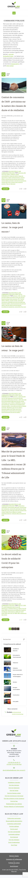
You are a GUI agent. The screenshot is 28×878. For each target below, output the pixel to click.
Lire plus (5, 188)
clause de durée (13, 176)
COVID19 (10, 608)
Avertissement (14, 866)
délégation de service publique (16, 302)
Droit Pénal (14, 845)
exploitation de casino (15, 410)
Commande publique (8, 173)
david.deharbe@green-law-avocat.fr (14, 770)
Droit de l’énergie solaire (14, 793)
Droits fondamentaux (14, 842)
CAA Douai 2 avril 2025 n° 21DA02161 (11, 403)
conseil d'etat (13, 300)
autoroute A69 (22, 173)
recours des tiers (6, 182)
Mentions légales (14, 856)
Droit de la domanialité (14, 832)
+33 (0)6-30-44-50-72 (14, 762)
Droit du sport (14, 829)
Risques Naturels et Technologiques (14, 806)
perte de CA (11, 613)
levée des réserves (15, 510)
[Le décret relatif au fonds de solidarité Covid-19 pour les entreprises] (14, 542)
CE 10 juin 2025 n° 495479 (8, 174)
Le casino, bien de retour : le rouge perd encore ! (12, 227)
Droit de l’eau (14, 801)
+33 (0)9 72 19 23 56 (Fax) (17, 714)
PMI (18, 613)
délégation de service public (14, 407)
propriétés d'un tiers (20, 307)
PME (15, 613)
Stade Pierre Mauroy (11, 512)
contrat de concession (20, 180)
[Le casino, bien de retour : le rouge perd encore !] (14, 211)
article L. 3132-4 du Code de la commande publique (14, 400)
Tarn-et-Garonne (10, 184)
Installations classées (14, 782)
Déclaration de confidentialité (14, 859)
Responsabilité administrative (14, 821)
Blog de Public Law (15, 171)
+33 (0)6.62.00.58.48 (16, 712)
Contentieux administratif (14, 824)
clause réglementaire (14, 177)
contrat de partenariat (16, 509)
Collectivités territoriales (14, 818)
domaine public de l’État (8, 409)
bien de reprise (20, 297)
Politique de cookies (14, 863)
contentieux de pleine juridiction (14, 179)
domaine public (6, 303)
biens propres (13, 299)
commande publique (13, 507)
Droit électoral (14, 837)
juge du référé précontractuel (13, 305)
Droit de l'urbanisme (14, 788)
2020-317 (20, 605)
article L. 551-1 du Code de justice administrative (13, 296)
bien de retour (5, 299)
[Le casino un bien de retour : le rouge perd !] (14, 334)
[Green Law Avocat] (14, 5)
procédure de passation (8, 307)
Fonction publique (14, 826)
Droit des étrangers (14, 840)
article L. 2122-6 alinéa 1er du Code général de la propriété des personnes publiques (14, 398)
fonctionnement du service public (11, 412)
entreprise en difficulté (14, 610)
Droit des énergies (14, 785)
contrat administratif (8, 180)
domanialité (15, 64)
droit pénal (9, 66)
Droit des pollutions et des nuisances (14, 798)
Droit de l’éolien (14, 790)
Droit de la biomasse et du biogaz (14, 796)
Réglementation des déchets (14, 804)
